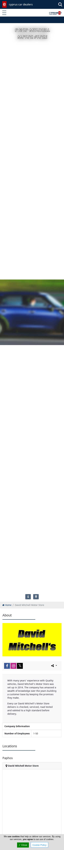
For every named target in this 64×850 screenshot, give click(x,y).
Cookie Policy (39, 845)
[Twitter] (20, 666)
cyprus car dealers (21, 4)
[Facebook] (7, 666)
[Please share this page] (54, 665)
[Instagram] (13, 666)
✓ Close (23, 845)
